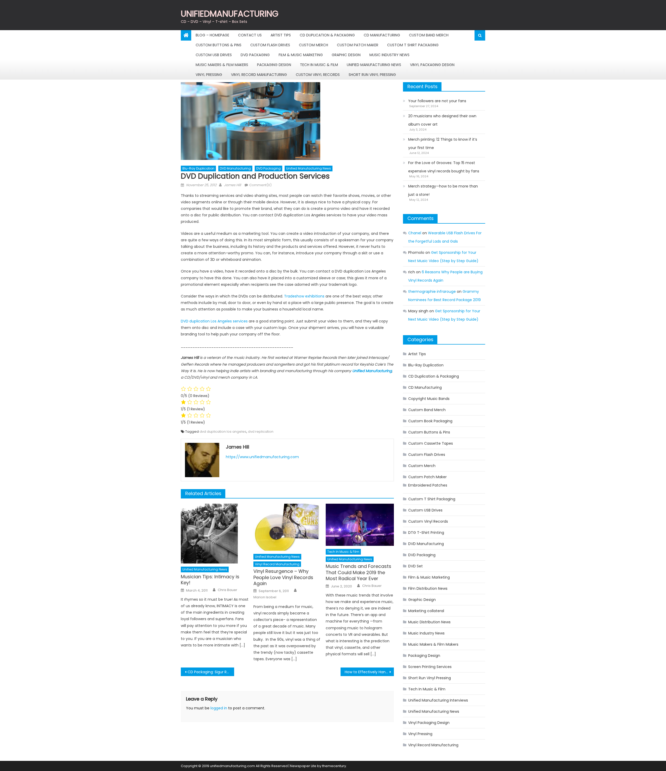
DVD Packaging (255, 54)
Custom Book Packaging (430, 421)
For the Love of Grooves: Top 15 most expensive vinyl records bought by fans (443, 167)
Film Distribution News (427, 588)
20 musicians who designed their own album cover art (442, 120)
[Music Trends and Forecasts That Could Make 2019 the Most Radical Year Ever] (360, 525)
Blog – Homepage (212, 35)
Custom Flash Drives (270, 45)
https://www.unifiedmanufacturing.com (262, 456)
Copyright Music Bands (429, 398)
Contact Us (250, 35)
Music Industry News (389, 54)
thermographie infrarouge (432, 291)
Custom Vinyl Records (318, 74)
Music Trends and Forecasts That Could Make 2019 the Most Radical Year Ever (358, 572)
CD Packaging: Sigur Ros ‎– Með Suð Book (211, 672)
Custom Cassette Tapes (430, 443)
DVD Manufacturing (235, 168)
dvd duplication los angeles (223, 431)
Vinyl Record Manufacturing (259, 74)
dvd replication (260, 431)
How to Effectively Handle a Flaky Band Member (369, 672)
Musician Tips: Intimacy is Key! (210, 580)
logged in (218, 708)
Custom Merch (313, 45)
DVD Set (415, 566)
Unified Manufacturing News (374, 64)
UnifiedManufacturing (229, 14)
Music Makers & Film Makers (222, 64)
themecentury (334, 765)
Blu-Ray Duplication (198, 168)
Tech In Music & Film (319, 64)
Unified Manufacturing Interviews (438, 700)
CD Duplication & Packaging (327, 35)
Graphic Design (346, 54)
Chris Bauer (227, 590)
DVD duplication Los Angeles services (214, 321)
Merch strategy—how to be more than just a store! (443, 190)
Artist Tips (281, 35)
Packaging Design (274, 64)
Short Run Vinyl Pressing (372, 74)
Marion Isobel (264, 597)
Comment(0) (260, 185)
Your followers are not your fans (437, 100)
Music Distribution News (429, 622)
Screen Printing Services (430, 666)
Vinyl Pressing (209, 74)
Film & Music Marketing (301, 54)
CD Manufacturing (382, 35)
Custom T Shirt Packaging (413, 45)
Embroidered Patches (427, 485)
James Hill (232, 185)
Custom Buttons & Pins (218, 45)
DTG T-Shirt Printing (426, 532)
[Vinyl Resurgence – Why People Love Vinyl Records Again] (287, 527)
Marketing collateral (426, 610)
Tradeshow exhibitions (304, 296)
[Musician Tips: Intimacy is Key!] (215, 533)
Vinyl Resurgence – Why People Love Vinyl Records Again (283, 577)
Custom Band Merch (429, 35)
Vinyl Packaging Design (432, 64)
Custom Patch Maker (357, 45)
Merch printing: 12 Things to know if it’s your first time (442, 143)
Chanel (414, 233)
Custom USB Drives (214, 54)
